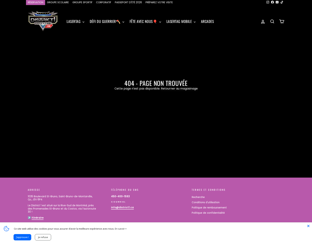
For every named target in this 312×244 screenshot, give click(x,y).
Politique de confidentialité (208, 213)
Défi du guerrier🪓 (106, 21)
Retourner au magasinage (179, 89)
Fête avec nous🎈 (144, 21)
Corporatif (103, 2)
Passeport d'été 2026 (128, 2)
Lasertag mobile (179, 21)
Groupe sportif (82, 2)
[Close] (308, 226)
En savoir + (121, 228)
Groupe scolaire (58, 2)
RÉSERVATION (35, 2)
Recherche (198, 197)
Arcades (207, 21)
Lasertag (74, 21)
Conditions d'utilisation (206, 202)
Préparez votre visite (159, 2)
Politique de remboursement (209, 207)
